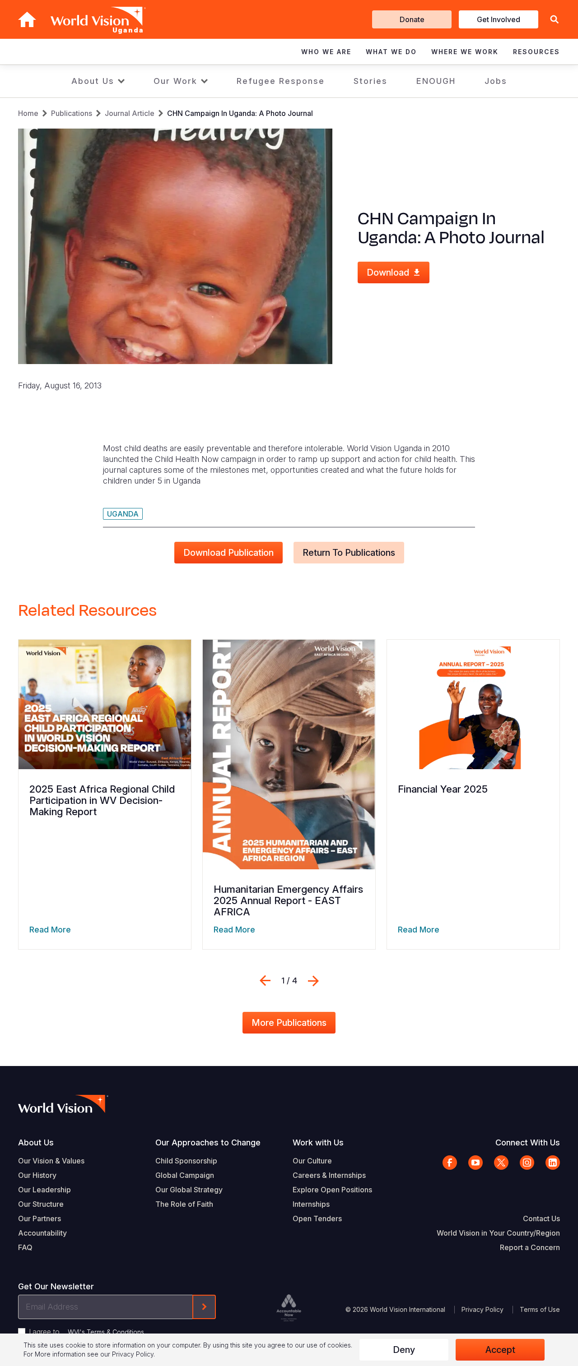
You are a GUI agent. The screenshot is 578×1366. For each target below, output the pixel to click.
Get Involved (498, 19)
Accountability (42, 1232)
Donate (412, 19)
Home (28, 113)
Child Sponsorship (186, 1160)
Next (313, 980)
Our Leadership (44, 1189)
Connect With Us (527, 1142)
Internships (311, 1204)
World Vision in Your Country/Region (498, 1232)
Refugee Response (281, 81)
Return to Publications (349, 552)
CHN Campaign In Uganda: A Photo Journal (240, 113)
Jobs (496, 81)
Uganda (123, 513)
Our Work (175, 81)
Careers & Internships (329, 1175)
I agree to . (87, 1331)
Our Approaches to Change (208, 1142)
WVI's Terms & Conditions (106, 1332)
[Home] (27, 19)
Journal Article (129, 113)
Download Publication (228, 552)
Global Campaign (184, 1175)
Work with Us (318, 1142)
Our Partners (39, 1218)
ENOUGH (436, 81)
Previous (265, 980)
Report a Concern (530, 1247)
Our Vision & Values (51, 1160)
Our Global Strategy (189, 1189)
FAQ (25, 1247)
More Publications (289, 1022)
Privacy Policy (482, 1309)
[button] (554, 20)
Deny (404, 1349)
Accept (500, 1349)
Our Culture (312, 1160)
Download (388, 272)
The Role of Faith (184, 1204)
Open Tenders (317, 1218)
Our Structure (41, 1204)
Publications (71, 113)
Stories (370, 81)
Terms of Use (540, 1309)
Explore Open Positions (332, 1189)
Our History (37, 1175)
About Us (92, 81)
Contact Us (541, 1218)
